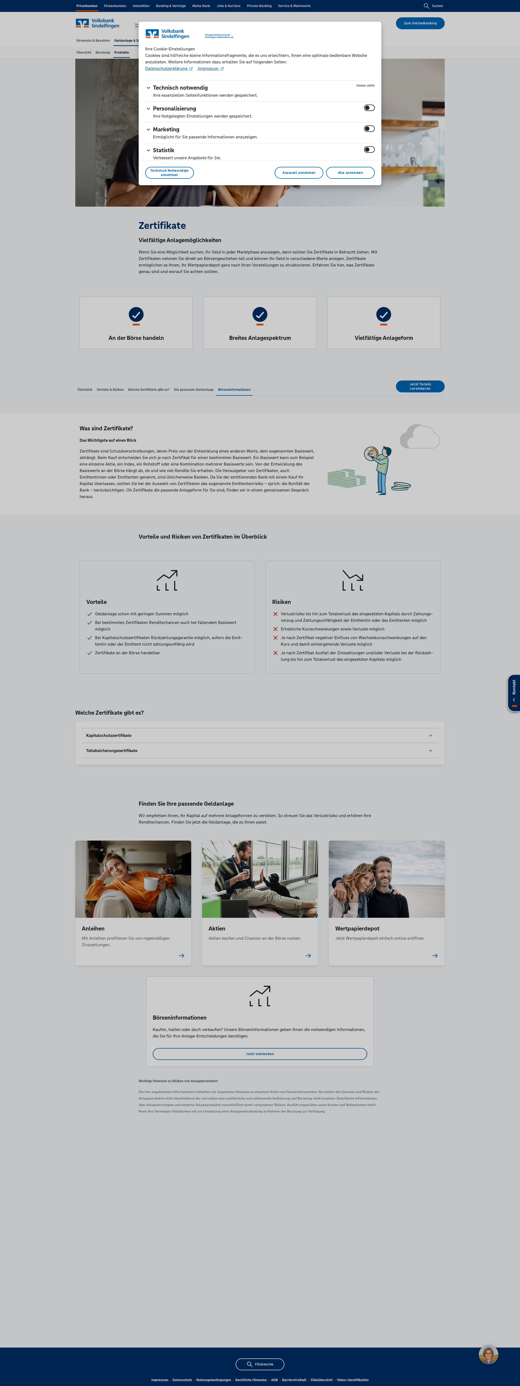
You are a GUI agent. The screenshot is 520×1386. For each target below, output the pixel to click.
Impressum (208, 68)
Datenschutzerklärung (166, 68)
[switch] (369, 108)
